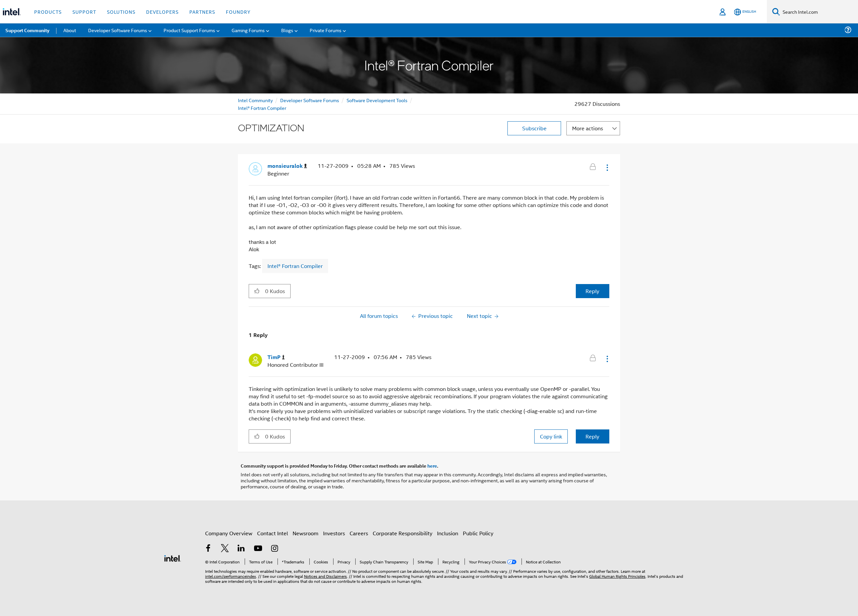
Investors (334, 533)
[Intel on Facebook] (208, 549)
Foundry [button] (238, 11)
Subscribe (534, 128)
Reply (592, 291)
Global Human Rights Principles (617, 576)
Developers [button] (162, 11)
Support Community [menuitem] (27, 30)
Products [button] (48, 11)
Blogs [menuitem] (287, 29)
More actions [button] (587, 128)
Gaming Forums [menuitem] (248, 29)
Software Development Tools (377, 100)
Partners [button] (202, 11)
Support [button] (84, 11)
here (432, 465)
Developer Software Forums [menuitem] (117, 29)
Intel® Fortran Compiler (262, 107)
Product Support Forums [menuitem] (189, 29)
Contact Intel (272, 533)
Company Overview (228, 533)
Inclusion (447, 533)
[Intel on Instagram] (274, 549)
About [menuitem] (69, 29)
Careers (359, 533)
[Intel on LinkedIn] (241, 549)
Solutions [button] (121, 11)
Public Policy (478, 533)
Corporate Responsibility (402, 533)
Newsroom (305, 533)
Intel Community (255, 100)
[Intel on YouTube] (258, 549)
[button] (607, 167)
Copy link (551, 436)
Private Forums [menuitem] (326, 29)
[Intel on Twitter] (225, 549)
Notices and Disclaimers (325, 576)
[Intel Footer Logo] (172, 557)
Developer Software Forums (309, 100)
